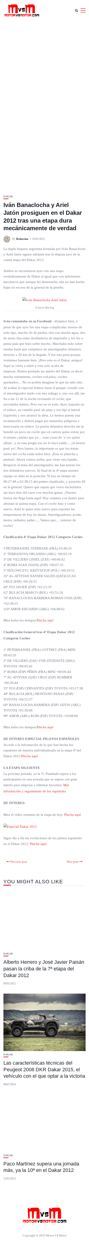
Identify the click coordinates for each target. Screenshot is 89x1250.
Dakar (8, 196)
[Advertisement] (44, 68)
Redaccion (22, 239)
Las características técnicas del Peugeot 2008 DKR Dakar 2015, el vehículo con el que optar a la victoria (44, 1069)
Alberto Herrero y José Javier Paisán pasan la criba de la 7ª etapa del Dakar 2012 (43, 968)
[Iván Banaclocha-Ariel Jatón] (44, 300)
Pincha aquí (45, 620)
